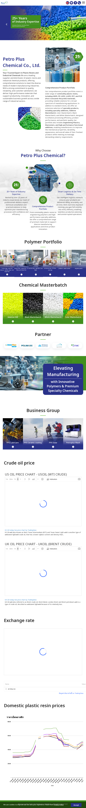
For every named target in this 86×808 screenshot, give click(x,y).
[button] (6, 23)
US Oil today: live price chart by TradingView (20, 530)
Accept (76, 805)
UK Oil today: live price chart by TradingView (21, 600)
